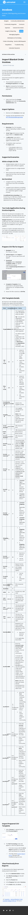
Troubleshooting (19, 44)
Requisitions (8, 44)
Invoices (21, 31)
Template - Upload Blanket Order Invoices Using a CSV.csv (13, 900)
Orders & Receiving (8, 41)
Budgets (6, 21)
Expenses (7, 28)
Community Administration (18, 21)
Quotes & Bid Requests (20, 41)
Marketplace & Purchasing (14, 38)
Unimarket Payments (14, 48)
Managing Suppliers (14, 34)
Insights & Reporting (10, 31)
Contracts (21, 24)
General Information (18, 28)
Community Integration (10, 24)
